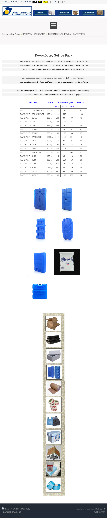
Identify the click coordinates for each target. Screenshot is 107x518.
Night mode (26, 2)
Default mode (11, 2)
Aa (35, 2)
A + (65, 2)
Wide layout (52, 2)
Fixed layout (49, 2)
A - (56, 2)
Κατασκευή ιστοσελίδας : (85, 509)
